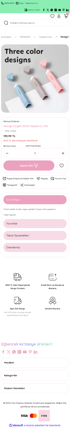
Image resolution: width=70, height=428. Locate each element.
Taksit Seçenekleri (17, 235)
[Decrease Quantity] (8, 153)
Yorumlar (12, 223)
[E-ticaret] (34, 425)
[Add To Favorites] (62, 165)
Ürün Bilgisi (13, 199)
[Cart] (66, 16)
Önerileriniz (13, 247)
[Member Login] (59, 16)
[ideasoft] (16, 425)
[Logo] (35, 336)
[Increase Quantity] (62, 153)
